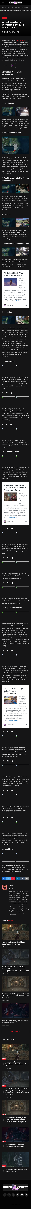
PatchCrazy (17, 1204)
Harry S (6, 31)
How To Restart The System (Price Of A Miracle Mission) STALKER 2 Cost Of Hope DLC (15, 996)
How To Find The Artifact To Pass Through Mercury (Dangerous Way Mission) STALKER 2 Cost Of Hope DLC (15, 969)
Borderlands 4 (21, 40)
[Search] (28, 2)
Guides (4, 18)
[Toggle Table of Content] (12, 65)
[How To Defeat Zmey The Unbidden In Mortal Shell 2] (15, 1010)
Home (15, 1200)
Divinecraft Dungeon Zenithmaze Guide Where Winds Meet (14, 943)
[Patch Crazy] (15, 2)
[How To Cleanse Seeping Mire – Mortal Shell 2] (15, 1159)
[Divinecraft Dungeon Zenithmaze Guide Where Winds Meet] (15, 932)
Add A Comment (15, 1031)
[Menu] (3, 2)
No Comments (7, 32)
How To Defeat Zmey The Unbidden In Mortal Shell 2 (15, 1146)
